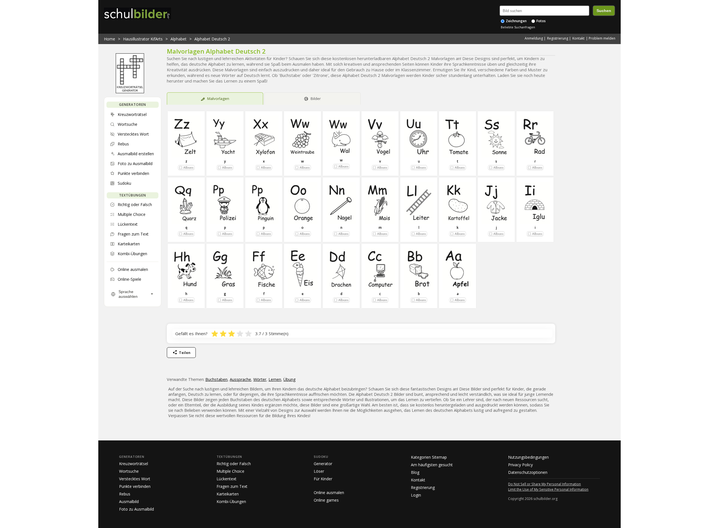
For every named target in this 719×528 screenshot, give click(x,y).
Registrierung (557, 38)
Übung (289, 379)
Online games (326, 500)
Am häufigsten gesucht (432, 464)
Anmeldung (534, 38)
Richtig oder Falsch (234, 463)
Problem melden (602, 38)
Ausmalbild (129, 501)
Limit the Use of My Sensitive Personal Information (548, 489)
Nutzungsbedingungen (528, 457)
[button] (186, 167)
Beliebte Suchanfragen (518, 27)
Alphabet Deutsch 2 (212, 39)
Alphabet (178, 39)
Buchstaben (216, 379)
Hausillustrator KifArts (143, 39)
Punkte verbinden (135, 486)
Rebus (124, 494)
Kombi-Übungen (231, 501)
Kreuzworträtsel (133, 463)
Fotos (541, 21)
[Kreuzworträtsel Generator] (129, 92)
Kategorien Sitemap (429, 457)
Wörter (259, 379)
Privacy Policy (520, 464)
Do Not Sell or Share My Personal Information (544, 484)
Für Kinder (323, 478)
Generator (323, 463)
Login (416, 495)
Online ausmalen (329, 492)
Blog (415, 472)
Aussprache (240, 379)
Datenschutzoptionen (527, 472)
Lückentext (226, 478)
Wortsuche (129, 471)
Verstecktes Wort (134, 478)
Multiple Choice (230, 471)
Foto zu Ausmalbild (136, 509)
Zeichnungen (516, 21)
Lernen (275, 379)
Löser (319, 471)
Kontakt (578, 38)
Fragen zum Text (232, 486)
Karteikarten (228, 494)
